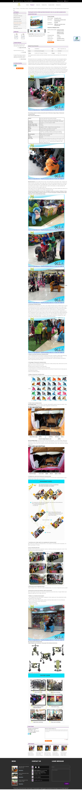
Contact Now (51, 42)
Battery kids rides (17, 17)
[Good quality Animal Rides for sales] (16, 36)
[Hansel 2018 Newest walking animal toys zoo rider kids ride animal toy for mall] (32, 748)
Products (32, 4)
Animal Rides (16, 13)
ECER (44, 789)
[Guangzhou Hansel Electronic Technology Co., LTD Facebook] (35, 767)
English (66, 1)
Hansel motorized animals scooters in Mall (23, 781)
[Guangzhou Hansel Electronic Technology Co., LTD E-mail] (30, 733)
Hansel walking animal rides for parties (24, 774)
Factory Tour (44, 4)
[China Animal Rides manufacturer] (19, 4)
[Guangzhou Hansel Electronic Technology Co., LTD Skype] (28, 733)
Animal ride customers (18, 21)
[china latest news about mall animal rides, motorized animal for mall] (14, 769)
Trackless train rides (17, 19)
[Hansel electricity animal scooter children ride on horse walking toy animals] (64, 748)
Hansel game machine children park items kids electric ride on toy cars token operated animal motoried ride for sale (37, 35)
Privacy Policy (16, 788)
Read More (21, 770)
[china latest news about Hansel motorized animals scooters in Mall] (14, 782)
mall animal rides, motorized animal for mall (24, 767)
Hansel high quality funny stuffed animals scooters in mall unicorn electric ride (39, 755)
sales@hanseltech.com (19, 1)
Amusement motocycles (18, 15)
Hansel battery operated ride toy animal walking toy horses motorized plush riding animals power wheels (56, 755)
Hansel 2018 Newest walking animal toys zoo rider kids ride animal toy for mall (31, 755)
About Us (38, 4)
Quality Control (51, 4)
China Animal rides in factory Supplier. (26, 788)
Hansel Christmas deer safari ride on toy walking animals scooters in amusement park (47, 755)
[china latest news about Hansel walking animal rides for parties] (14, 775)
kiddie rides (16, 26)
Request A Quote (60, 1)
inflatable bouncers (17, 24)
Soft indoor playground (18, 28)
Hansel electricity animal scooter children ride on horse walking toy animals (64, 755)
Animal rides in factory (24, 8)
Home (27, 4)
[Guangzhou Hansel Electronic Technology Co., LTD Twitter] (38, 767)
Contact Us (58, 4)
